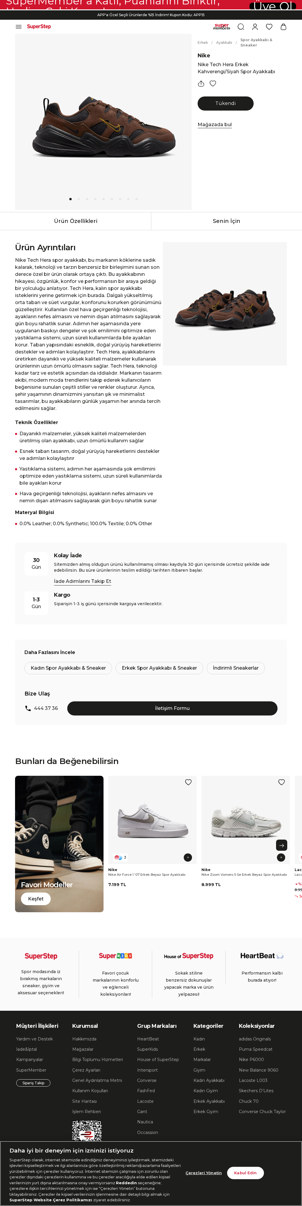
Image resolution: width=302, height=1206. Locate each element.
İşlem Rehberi (86, 1111)
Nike (204, 55)
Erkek (203, 42)
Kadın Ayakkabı (208, 1080)
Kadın (199, 1039)
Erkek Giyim (205, 1111)
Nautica (145, 1122)
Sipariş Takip (33, 1083)
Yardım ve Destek (34, 1039)
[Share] (201, 83)
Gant (142, 1111)
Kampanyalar (29, 1059)
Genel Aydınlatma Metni (97, 1080)
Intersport (147, 1070)
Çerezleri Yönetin (204, 1172)
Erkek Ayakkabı (209, 1101)
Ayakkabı (224, 42)
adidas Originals (255, 1039)
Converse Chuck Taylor (262, 1111)
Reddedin (126, 1182)
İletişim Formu (172, 708)
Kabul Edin (245, 1172)
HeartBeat (148, 1039)
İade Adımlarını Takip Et (82, 581)
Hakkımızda (84, 1039)
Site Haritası (84, 1101)
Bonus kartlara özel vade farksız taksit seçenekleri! (151, 15)
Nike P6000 (251, 1059)
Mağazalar (82, 1049)
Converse (147, 1080)
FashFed (146, 1090)
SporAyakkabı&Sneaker (256, 42)
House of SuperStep (158, 1059)
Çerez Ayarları (86, 1070)
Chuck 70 (249, 1101)
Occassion (147, 1132)
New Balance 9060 (258, 1070)
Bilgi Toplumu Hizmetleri (97, 1059)
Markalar (202, 1059)
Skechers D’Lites (256, 1090)
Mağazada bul (215, 124)
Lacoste (145, 1101)
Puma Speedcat (256, 1049)
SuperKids (147, 1049)
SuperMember (31, 1070)
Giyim (199, 1070)
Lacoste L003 (253, 1080)
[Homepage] (39, 26)
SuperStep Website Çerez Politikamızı (51, 1199)
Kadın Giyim (205, 1090)
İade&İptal (26, 1049)
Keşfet (36, 899)
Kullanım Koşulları (90, 1090)
